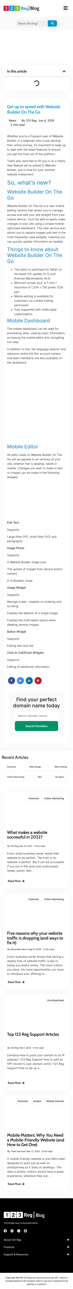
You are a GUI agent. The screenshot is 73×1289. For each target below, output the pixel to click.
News (12, 120)
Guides (37, 1101)
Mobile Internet (55, 1101)
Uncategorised (55, 1000)
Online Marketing (54, 798)
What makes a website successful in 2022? (27, 835)
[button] (64, 71)
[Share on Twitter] (20, 683)
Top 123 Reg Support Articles (33, 1034)
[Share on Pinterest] (38, 683)
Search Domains (36, 726)
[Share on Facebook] (11, 683)
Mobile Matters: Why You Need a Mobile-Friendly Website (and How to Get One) (35, 1140)
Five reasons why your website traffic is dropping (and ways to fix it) (35, 938)
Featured (34, 798)
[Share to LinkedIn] (29, 683)
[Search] (52, 23)
